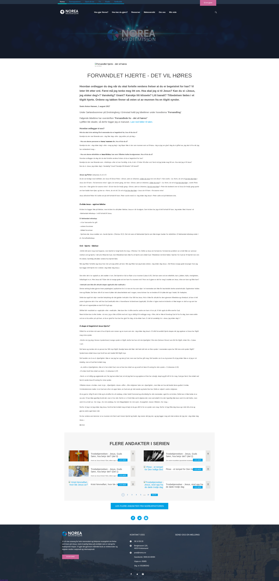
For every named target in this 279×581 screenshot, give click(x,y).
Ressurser (135, 12)
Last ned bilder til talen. (141, 122)
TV (100, 2)
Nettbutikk (118, 2)
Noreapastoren (75, 2)
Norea (62, 2)
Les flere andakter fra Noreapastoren (139, 506)
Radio (107, 2)
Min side (172, 12)
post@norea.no (140, 553)
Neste (154, 495)
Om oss (162, 12)
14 (148, 495)
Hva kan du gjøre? (120, 12)
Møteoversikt (149, 12)
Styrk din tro (89, 2)
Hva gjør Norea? (101, 12)
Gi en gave (208, 3)
